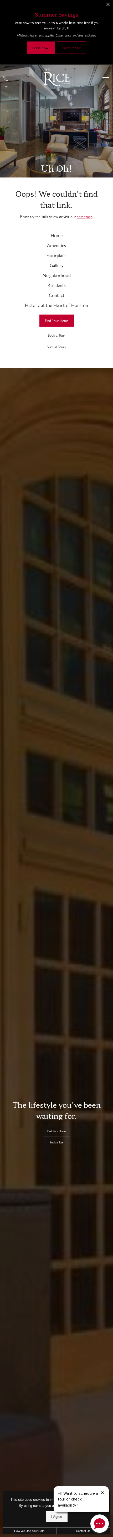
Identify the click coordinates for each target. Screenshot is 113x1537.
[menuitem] (56, 235)
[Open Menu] (106, 77)
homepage (84, 216)
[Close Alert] (108, 6)
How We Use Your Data (29, 1531)
